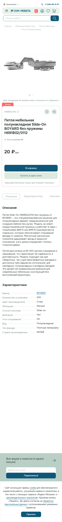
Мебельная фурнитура (25, 26)
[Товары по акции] (36, 11)
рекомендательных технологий (22, 497)
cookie (33, 487)
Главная (7, 26)
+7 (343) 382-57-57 (52, 4)
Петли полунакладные (31, 29)
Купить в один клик (31, 175)
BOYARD (41, 292)
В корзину (31, 168)
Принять (31, 514)
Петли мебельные (47, 26)
